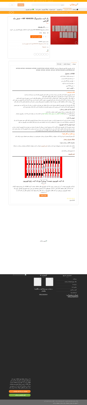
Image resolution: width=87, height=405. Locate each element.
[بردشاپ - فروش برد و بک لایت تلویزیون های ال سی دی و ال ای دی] (72, 4)
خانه (77, 12)
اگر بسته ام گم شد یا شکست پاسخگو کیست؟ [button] (63, 266)
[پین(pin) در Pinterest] (40, 54)
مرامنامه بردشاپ (18, 0)
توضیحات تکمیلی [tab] (67, 64)
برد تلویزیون (59, 9)
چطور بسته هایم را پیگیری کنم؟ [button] (67, 271)
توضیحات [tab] (74, 64)
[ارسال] (33, 5)
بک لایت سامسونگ (72, 12)
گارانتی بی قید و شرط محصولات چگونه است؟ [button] (63, 210)
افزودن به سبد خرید (36, 36)
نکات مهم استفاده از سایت (41, 0)
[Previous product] (10, 12)
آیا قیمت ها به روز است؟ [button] (69, 228)
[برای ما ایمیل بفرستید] (12, 0)
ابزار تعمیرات (52, 9)
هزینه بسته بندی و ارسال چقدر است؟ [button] (66, 262)
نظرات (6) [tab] (59, 64)
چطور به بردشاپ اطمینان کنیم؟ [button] (67, 247)
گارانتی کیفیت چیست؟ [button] (70, 223)
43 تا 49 (36, 43)
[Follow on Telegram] (9, 0)
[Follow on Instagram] (13, 0)
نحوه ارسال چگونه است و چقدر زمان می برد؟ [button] (63, 242)
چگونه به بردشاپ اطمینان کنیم (28, 0)
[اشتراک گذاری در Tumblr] (37, 54)
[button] (12, 5)
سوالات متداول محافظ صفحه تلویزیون (71, 401)
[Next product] (13, 12)
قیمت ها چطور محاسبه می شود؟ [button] (67, 257)
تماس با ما (38, 9)
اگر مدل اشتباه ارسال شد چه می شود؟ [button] (65, 252)
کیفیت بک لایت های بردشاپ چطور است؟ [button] (65, 233)
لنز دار (23, 43)
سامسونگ (44, 46)
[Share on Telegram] (35, 54)
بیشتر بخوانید (43, 195)
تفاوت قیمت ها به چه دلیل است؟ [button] (67, 238)
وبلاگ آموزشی (45, 9)
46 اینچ (33, 43)
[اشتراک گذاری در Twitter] (45, 54)
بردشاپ (74, 9)
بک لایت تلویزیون (68, 9)
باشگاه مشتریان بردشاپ (69, 139)
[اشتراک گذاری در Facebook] (47, 54)
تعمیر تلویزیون (50, 0)
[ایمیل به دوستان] (42, 54)
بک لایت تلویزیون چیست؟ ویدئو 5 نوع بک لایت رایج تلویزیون (43, 181)
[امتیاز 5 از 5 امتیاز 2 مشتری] (28, 25)
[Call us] (10, 0)
